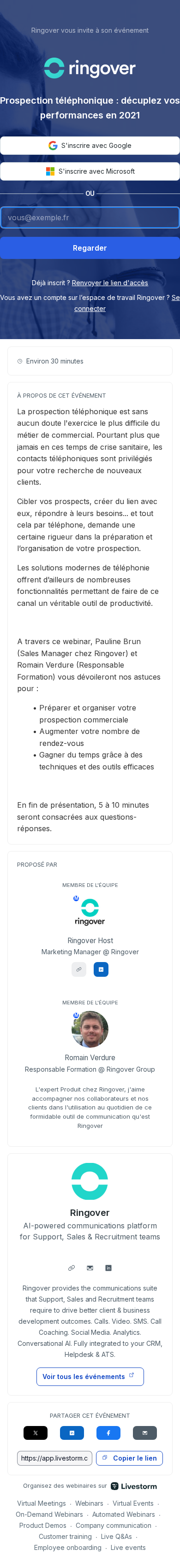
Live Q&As (116, 1536)
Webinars (89, 1503)
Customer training (65, 1536)
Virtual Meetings (41, 1503)
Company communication (114, 1525)
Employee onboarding (68, 1547)
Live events (128, 1547)
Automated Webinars (124, 1514)
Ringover (90, 1212)
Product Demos (42, 1525)
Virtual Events (133, 1503)
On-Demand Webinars (49, 1514)
